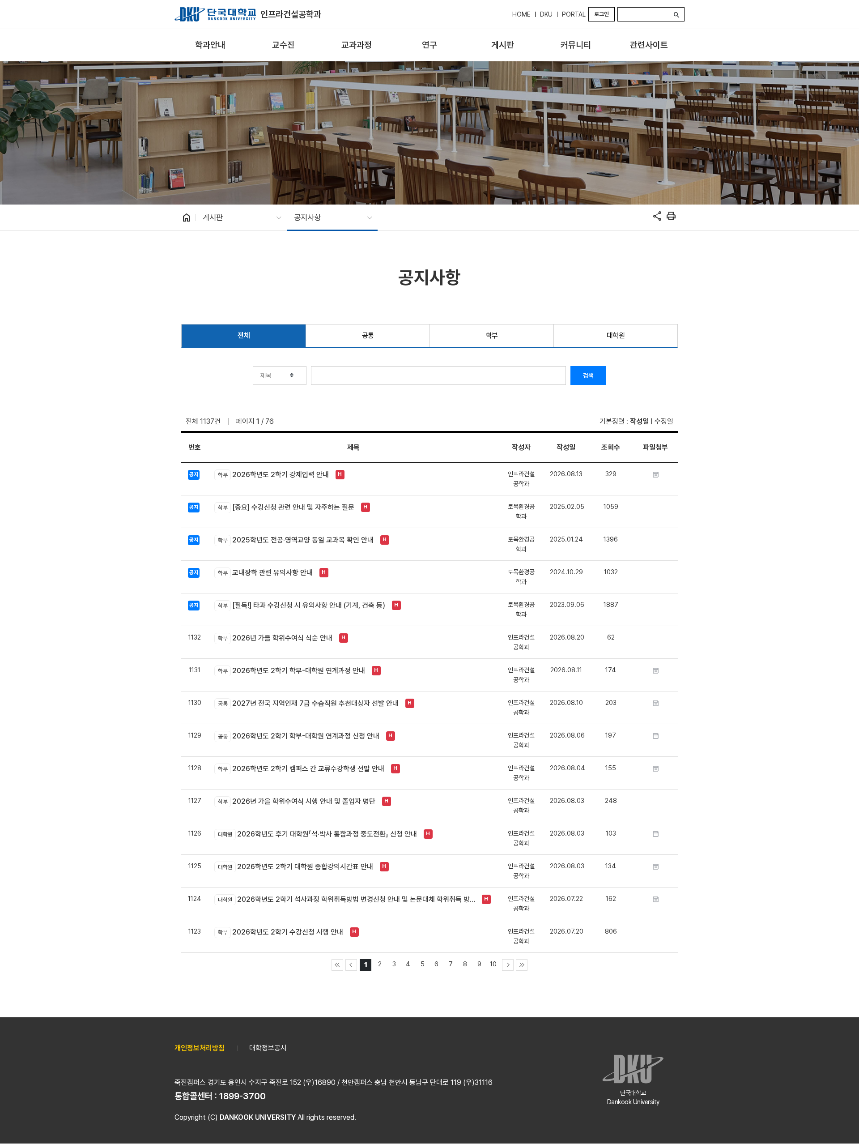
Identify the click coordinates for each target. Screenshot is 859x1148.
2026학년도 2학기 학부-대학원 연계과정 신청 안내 (298, 736)
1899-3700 (242, 1096)
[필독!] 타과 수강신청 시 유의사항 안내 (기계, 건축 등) (301, 605)
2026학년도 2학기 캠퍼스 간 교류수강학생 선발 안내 (301, 768)
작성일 (639, 421)
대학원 (616, 335)
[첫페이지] (337, 965)
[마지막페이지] (521, 965)
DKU (546, 14)
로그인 (601, 14)
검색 (588, 375)
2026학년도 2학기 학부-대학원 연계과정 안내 (291, 670)
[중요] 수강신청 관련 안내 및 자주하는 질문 (286, 507)
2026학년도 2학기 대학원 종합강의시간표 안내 (295, 866)
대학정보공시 (268, 1048)
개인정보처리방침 (199, 1048)
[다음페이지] (508, 965)
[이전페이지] (351, 965)
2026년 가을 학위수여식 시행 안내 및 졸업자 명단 (296, 801)
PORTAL (574, 14)
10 (493, 964)
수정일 (664, 421)
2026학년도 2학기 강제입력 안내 (273, 474)
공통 (368, 335)
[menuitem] (210, 45)
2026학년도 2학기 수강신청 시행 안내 (280, 932)
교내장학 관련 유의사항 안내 (265, 572)
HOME (521, 14)
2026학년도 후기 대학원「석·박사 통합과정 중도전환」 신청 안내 (317, 834)
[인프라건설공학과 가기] (215, 14)
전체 (244, 335)
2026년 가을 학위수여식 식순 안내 (275, 638)
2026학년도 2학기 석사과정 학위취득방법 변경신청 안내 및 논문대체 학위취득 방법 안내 (347, 899)
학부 (492, 335)
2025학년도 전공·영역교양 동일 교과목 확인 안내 (295, 540)
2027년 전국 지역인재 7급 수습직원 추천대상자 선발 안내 (308, 703)
